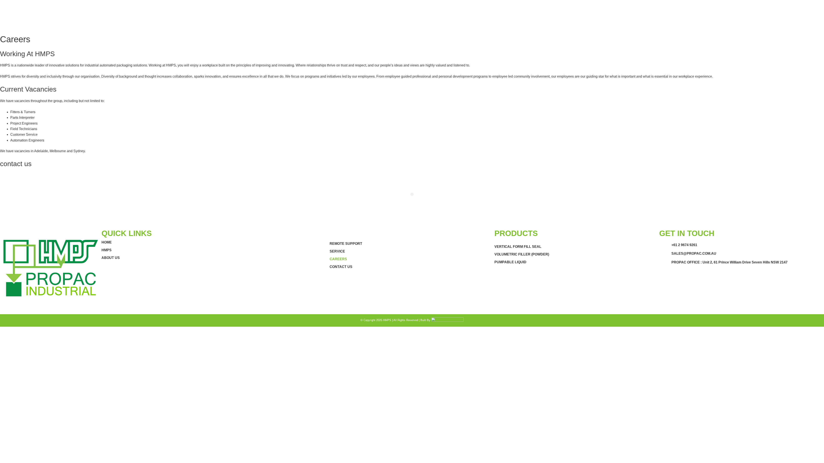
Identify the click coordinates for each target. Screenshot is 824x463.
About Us (110, 258)
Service (337, 251)
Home (106, 242)
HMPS (106, 250)
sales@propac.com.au (693, 253)
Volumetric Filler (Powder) (521, 254)
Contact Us (341, 267)
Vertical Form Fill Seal (517, 246)
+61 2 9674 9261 (684, 245)
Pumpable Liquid (510, 262)
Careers (338, 259)
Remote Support (346, 243)
